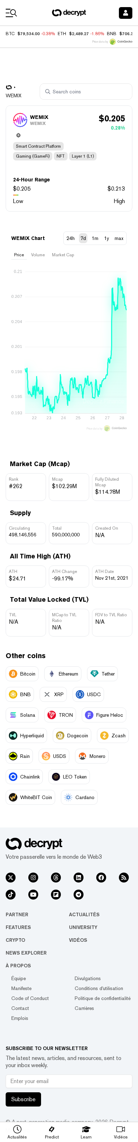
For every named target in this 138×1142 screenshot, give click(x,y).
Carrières (84, 1008)
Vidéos (78, 940)
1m (95, 238)
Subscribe (23, 1099)
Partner (17, 914)
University (83, 927)
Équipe (18, 978)
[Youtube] (33, 895)
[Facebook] (101, 878)
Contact (20, 1008)
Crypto (15, 940)
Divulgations (88, 978)
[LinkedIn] (79, 878)
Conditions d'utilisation (99, 988)
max (119, 238)
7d (83, 238)
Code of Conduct (30, 998)
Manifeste (21, 988)
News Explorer (26, 953)
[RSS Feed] (124, 878)
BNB (111, 33)
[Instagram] (33, 878)
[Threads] (56, 878)
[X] (11, 878)
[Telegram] (79, 895)
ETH (62, 33)
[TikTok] (11, 895)
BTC (10, 33)
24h (71, 238)
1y (106, 238)
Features (18, 927)
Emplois (19, 1018)
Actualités (84, 914)
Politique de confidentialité (103, 998)
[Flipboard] (56, 895)
